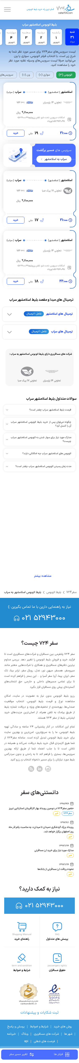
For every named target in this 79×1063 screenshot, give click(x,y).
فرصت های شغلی (44, 1041)
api (26, 1041)
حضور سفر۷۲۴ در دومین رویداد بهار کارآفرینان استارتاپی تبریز (41, 808)
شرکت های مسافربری (46, 1034)
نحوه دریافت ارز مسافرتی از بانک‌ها (55, 869)
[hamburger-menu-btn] (7, 9)
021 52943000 (44, 618)
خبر (56, 813)
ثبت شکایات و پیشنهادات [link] (39, 1013)
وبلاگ (24, 1034)
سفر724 (71, 592)
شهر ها (68, 1034)
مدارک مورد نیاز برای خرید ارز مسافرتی (54, 850)
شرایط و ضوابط (39, 1026)
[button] (39, 314)
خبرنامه (11, 1034)
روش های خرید (63, 1026)
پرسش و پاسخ (16, 1026)
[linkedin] (40, 769)
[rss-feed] (31, 769)
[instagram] (48, 769)
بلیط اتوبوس (53, 592)
